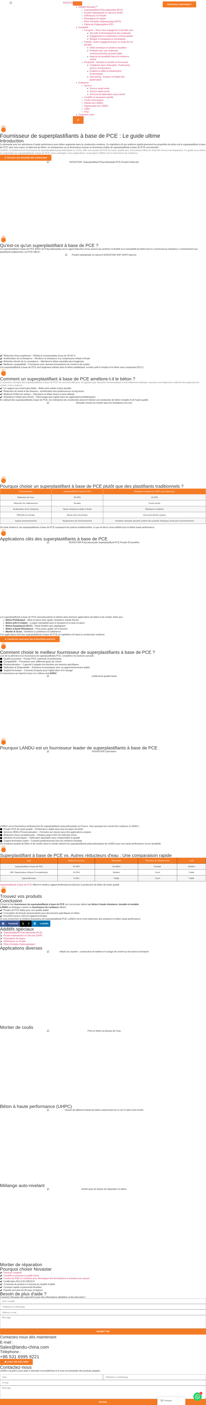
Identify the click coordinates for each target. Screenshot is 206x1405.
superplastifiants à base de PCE (42, 382)
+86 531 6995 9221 (19, 1356)
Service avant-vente (99, 88)
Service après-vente (100, 91)
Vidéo (87, 109)
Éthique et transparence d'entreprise (108, 39)
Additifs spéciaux (17, 929)
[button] (10, 923)
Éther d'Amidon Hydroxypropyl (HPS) (102, 21)
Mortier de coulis (16, 1027)
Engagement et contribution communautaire (111, 36)
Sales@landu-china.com (24, 1347)
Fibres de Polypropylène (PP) (99, 24)
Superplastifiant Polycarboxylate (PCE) (103, 10)
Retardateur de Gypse (95, 18)
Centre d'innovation (93, 100)
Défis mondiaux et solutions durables (108, 47)
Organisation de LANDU (96, 106)
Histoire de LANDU (93, 103)
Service (88, 85)
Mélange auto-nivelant (22, 1185)
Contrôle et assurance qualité (98, 97)
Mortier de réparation (21, 1264)
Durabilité (83, 27)
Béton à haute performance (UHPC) (36, 1106)
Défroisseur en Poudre (95, 15)
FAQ (86, 112)
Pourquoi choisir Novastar (26, 1269)
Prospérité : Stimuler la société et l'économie (106, 62)
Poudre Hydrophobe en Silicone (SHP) (103, 13)
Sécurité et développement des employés (110, 33)
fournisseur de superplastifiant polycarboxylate (49, 150)
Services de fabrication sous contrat (107, 94)
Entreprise (83, 82)
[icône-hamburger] (77, 3)
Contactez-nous (86, 114)
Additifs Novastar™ (88, 7)
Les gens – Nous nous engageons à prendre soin (108, 30)
